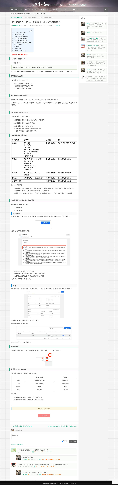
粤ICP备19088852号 (64, 483)
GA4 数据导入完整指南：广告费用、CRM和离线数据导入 (36, 21)
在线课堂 (75, 9)
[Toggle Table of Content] (30, 30)
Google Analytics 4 (16, 9)
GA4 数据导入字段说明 (21, 40)
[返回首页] (11, 17)
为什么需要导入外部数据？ (22, 37)
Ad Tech (67, 9)
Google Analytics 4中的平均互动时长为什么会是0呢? (62, 426)
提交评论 (73, 441)
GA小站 (25, 459)
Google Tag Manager (31, 9)
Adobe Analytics (56, 9)
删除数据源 (18, 48)
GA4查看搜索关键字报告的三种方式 (22, 426)
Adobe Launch (45, 9)
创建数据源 (19, 44)
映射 (18, 46)
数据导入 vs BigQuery (20, 50)
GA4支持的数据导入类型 (21, 38)
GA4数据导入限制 (19, 35)
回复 (33, 452)
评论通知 (65, 441)
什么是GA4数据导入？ (20, 33)
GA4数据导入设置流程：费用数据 (23, 43)
